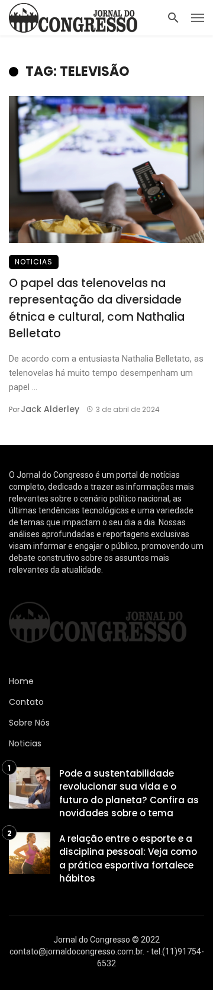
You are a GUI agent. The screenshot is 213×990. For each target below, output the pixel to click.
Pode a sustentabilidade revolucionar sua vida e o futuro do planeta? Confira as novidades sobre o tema (129, 793)
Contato (26, 702)
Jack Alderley (50, 409)
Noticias (34, 262)
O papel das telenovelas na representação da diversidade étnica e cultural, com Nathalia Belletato (97, 308)
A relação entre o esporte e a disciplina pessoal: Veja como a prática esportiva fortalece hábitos (128, 858)
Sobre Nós (29, 723)
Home (21, 681)
